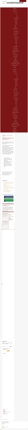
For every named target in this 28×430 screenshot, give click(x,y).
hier (9, 174)
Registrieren (15, 60)
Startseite (14, 8)
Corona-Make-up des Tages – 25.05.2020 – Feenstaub (5, 223)
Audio (16, 106)
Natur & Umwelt (15, 109)
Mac (16, 16)
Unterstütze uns (14, 65)
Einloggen (15, 57)
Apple (16, 13)
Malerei (16, 103)
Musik (16, 43)
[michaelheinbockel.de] (14, 2)
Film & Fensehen (16, 37)
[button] (4, 196)
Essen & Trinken (15, 28)
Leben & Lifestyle (16, 31)
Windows (16, 22)
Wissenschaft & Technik (15, 51)
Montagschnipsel (15, 46)
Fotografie (16, 100)
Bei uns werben (15, 54)
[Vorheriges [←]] (0, 429)
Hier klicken (7, 419)
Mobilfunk (16, 19)
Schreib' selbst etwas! (3, 427)
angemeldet (6, 342)
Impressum (14, 131)
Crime (15, 25)
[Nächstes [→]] (1, 429)
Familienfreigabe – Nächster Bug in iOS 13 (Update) (5, 215)
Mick (9, 205)
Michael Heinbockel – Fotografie (15, 63)
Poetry (16, 40)
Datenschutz (4, 1)
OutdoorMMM (15, 34)
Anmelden (4, 410)
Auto (9, 222)
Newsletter (10, 220)
